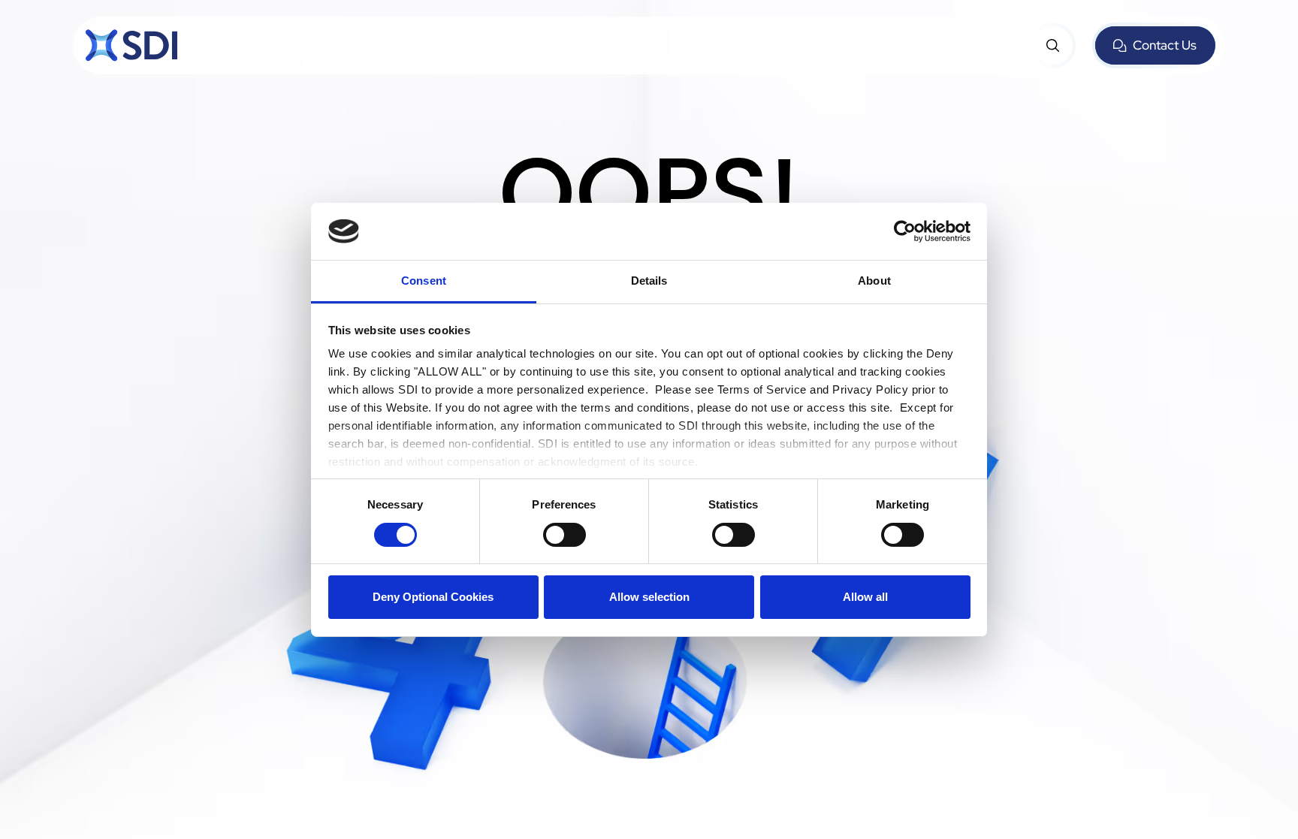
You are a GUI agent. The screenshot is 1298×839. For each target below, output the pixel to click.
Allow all (865, 596)
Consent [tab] (423, 280)
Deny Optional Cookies (433, 596)
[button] (1053, 45)
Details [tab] (649, 280)
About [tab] (874, 280)
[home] (131, 45)
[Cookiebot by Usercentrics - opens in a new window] (904, 231)
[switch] (564, 535)
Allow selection (649, 596)
